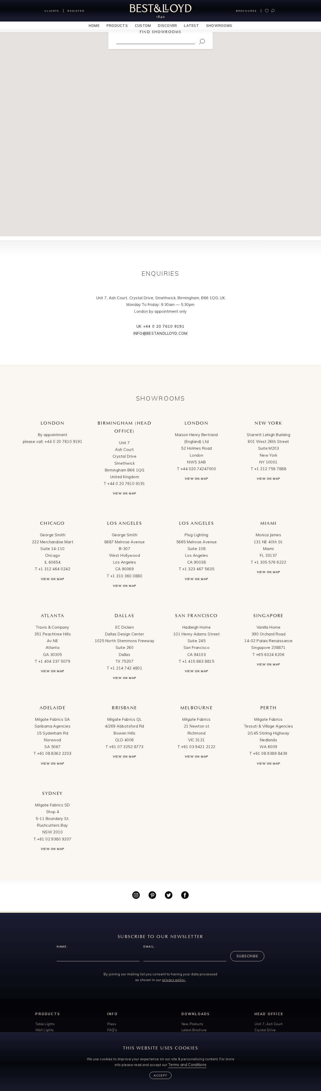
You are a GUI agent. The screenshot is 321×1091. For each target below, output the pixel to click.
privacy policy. (174, 980)
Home (94, 26)
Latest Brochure (194, 1030)
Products (117, 26)
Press (111, 1024)
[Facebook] (185, 895)
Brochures (246, 11)
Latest (191, 26)
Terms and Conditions (187, 1064)
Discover (167, 26)
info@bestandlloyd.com (160, 333)
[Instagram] (136, 895)
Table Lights (45, 1024)
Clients (52, 11)
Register (76, 11)
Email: (149, 946)
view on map (124, 493)
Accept (160, 1075)
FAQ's (112, 1030)
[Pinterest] (152, 895)
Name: (62, 946)
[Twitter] (168, 895)
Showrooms (219, 26)
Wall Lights (44, 1030)
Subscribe (247, 956)
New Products (193, 1024)
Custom (143, 26)
